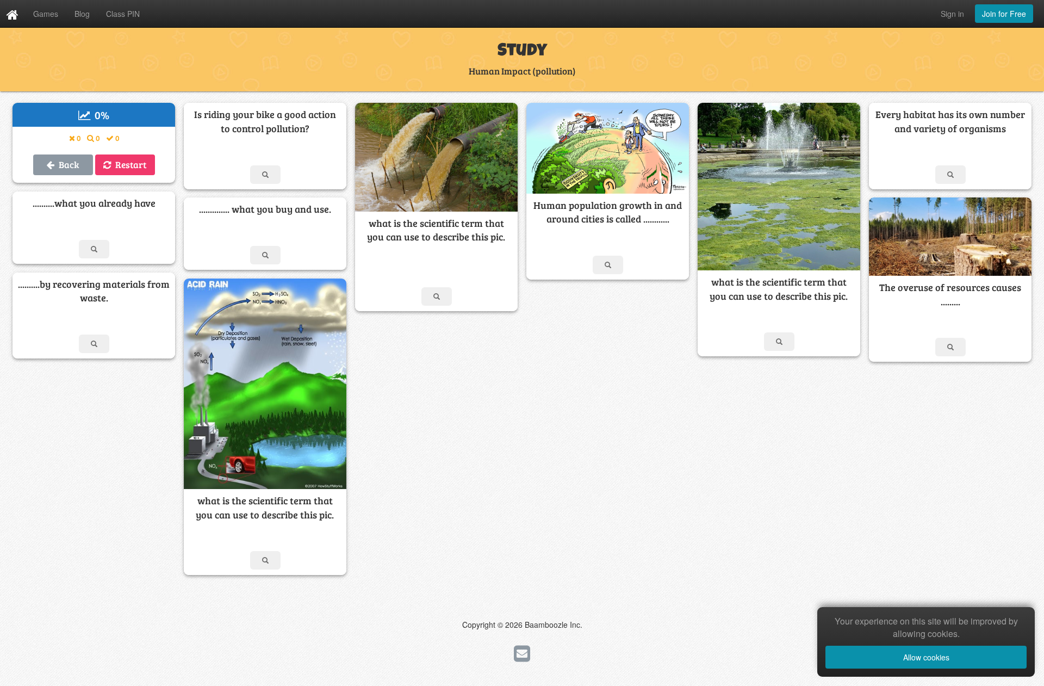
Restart (128, 164)
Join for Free (1004, 13)
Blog (82, 13)
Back (66, 164)
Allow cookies (926, 657)
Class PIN (123, 13)
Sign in (952, 13)
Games (45, 13)
